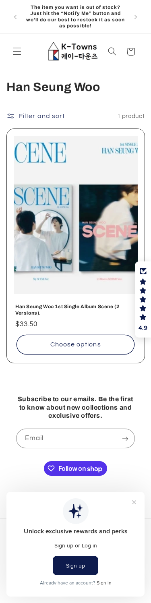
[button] (17, 51)
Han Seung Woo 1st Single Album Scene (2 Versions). (67, 310)
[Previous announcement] (15, 17)
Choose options (75, 345)
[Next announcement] (136, 17)
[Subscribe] (125, 438)
